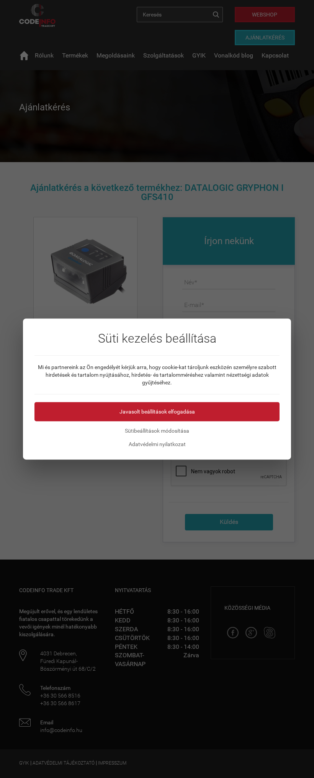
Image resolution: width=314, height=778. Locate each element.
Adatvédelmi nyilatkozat (157, 444)
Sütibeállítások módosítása (157, 431)
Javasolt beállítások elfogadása (157, 412)
